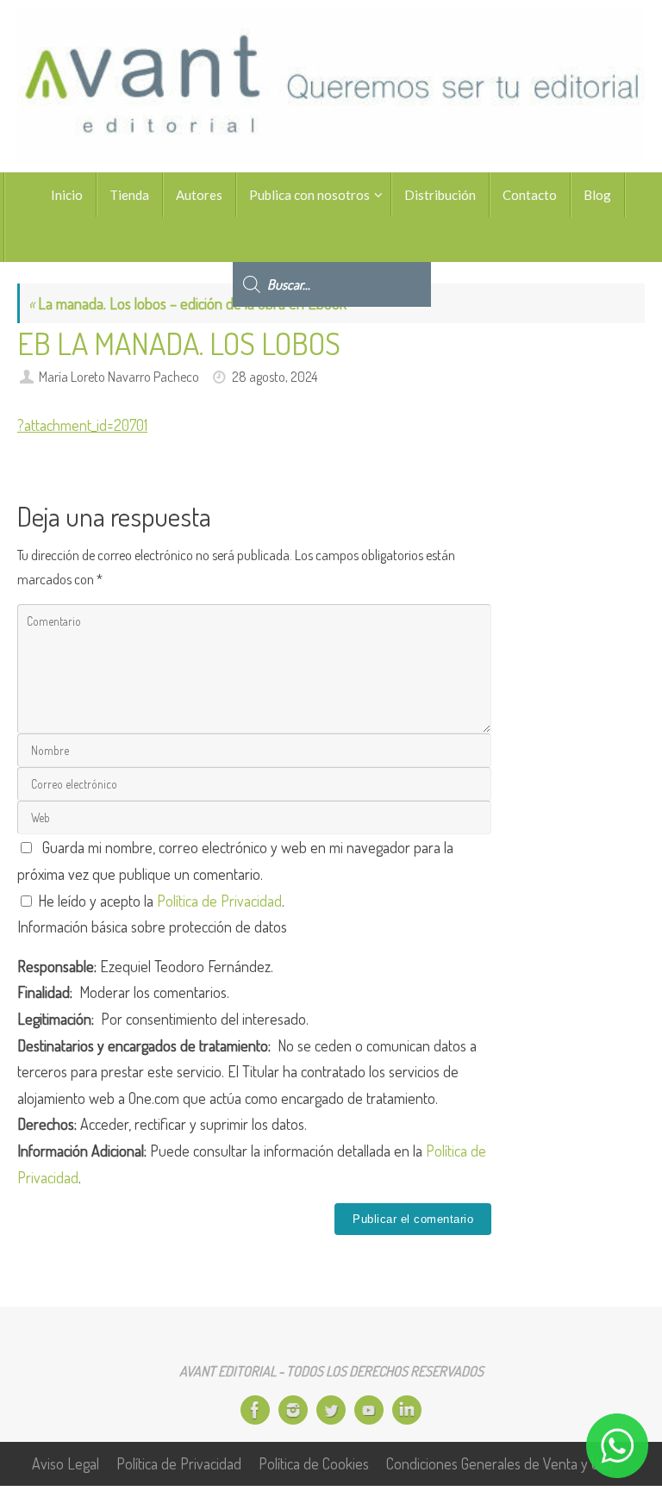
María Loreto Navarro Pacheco (119, 376)
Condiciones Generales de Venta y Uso (499, 1463)
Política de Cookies (314, 1463)
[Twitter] (331, 1410)
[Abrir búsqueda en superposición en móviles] (332, 239)
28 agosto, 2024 (274, 376)
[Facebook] (255, 1410)
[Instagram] (293, 1410)
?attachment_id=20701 (82, 424)
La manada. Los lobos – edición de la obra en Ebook (187, 303)
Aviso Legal (65, 1463)
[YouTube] (369, 1410)
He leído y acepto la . (159, 900)
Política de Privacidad (219, 900)
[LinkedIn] (407, 1410)
